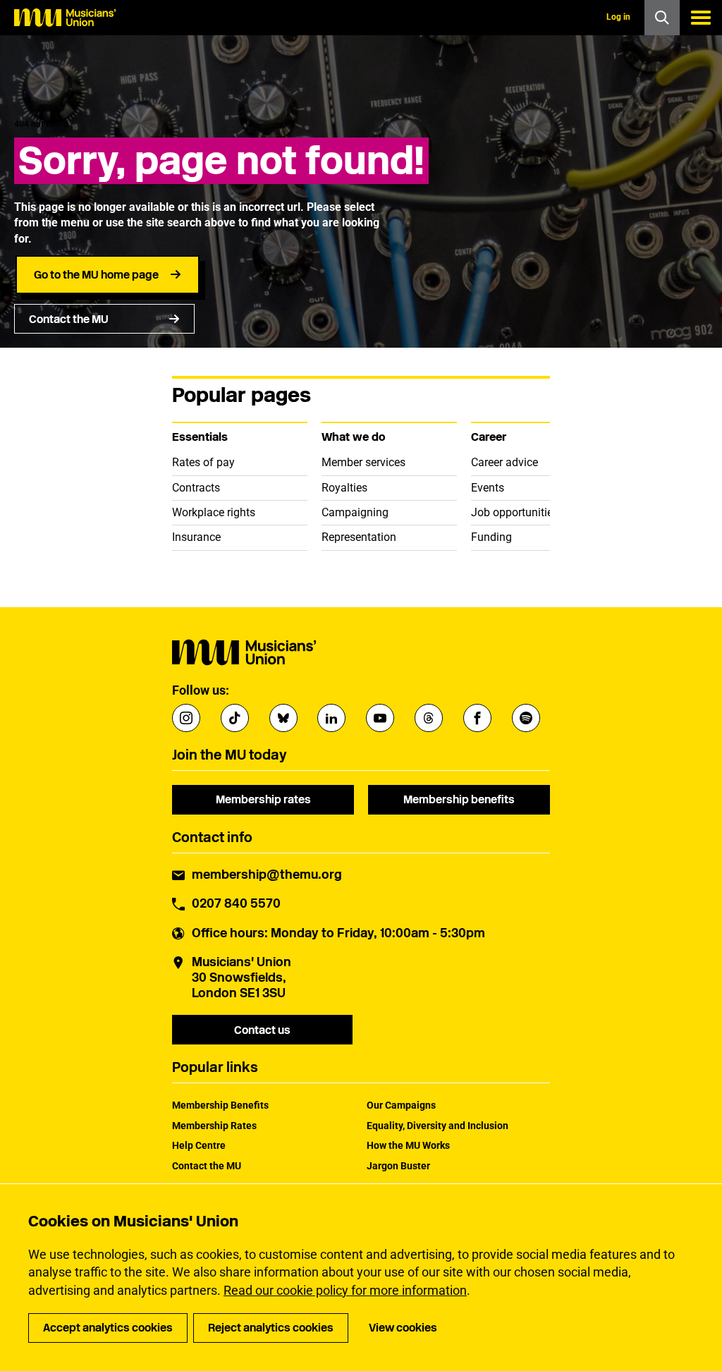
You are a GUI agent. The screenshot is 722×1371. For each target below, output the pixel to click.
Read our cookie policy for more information (345, 1290)
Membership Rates (214, 1125)
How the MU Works (408, 1145)
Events (487, 487)
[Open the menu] (701, 17)
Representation (359, 537)
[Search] (662, 17)
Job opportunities (514, 512)
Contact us (262, 1030)
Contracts (196, 487)
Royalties (344, 487)
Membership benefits (459, 799)
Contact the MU (69, 319)
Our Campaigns (401, 1105)
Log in (618, 17)
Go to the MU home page (96, 274)
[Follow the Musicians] (186, 718)
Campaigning (355, 512)
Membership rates (263, 799)
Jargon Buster (398, 1165)
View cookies (403, 1327)
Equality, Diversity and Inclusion (437, 1125)
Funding (491, 537)
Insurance (196, 537)
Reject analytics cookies (271, 1327)
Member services (363, 462)
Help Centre (199, 1145)
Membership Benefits (220, 1105)
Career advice (504, 462)
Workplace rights (213, 512)
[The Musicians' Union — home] (65, 17)
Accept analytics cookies (108, 1327)
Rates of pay (203, 462)
